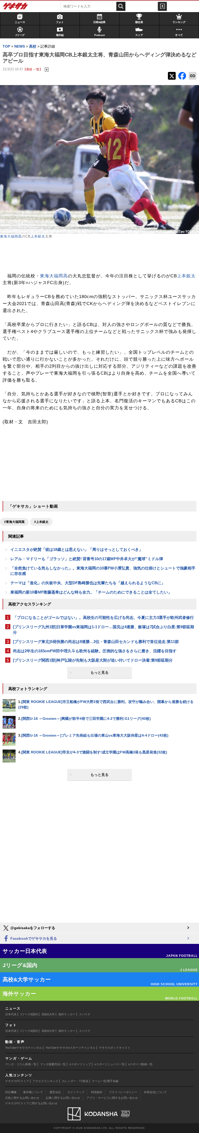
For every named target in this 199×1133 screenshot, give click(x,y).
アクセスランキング (45, 1081)
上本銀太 (38, 236)
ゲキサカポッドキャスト (114, 1047)
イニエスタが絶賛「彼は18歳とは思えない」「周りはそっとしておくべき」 (76, 549)
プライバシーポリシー (123, 1092)
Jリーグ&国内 (29, 1014)
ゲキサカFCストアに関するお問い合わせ (31, 1103)
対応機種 (11, 1092)
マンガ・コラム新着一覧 (21, 1064)
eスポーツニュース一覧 (110, 1064)
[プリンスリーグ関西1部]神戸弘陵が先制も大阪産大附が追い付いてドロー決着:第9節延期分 (93, 660)
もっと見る (99, 672)
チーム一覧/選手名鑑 (105, 1081)
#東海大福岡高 (14, 522)
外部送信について (155, 1092)
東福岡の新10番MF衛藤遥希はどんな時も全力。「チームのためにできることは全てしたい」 (91, 592)
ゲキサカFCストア (17, 1081)
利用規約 (96, 1092)
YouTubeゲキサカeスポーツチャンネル (70, 1047)
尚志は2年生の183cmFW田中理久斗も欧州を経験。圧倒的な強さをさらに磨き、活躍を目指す (94, 651)
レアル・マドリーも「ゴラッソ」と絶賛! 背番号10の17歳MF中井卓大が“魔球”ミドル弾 (86, 559)
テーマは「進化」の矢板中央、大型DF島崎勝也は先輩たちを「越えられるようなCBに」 (87, 583)
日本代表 (11, 1014)
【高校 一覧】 (32, 69)
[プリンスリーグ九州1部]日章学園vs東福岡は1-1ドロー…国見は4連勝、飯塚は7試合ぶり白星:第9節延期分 (103, 629)
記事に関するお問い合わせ (63, 1097)
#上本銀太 (41, 522)
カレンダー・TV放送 (75, 1081)
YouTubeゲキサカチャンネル (23, 1047)
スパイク (84, 1014)
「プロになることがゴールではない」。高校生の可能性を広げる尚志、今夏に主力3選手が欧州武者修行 (103, 617)
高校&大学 (48, 1014)
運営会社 (55, 1092)
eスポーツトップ (80, 1064)
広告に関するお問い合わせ (22, 1097)
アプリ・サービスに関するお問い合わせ (112, 1097)
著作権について (33, 1092)
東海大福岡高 (11, 236)
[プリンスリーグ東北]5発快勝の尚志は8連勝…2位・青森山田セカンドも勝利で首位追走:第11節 (96, 641)
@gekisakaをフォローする (32, 928)
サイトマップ (75, 1092)
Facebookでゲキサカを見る (33, 938)
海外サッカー (66, 1014)
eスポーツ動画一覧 (140, 1064)
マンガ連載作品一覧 (53, 1064)
